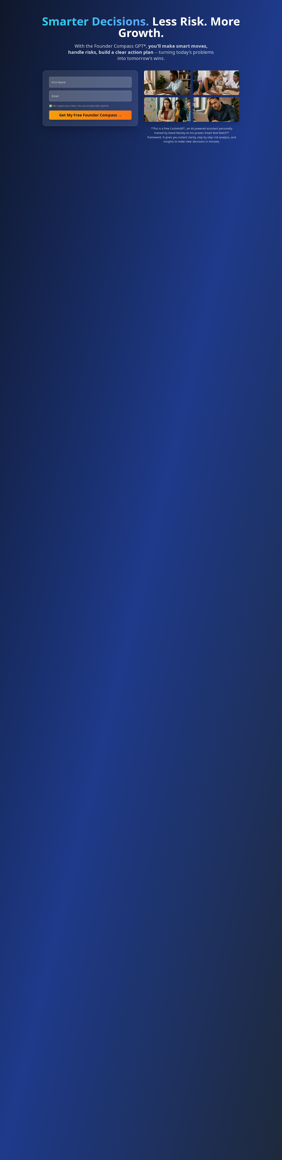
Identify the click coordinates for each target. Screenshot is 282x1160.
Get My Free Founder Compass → (90, 115)
